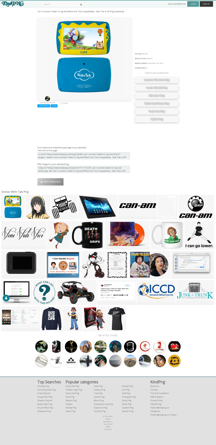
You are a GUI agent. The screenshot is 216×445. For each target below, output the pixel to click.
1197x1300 (88, 329)
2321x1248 (102, 303)
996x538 (175, 277)
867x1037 (6, 248)
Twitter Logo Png (74, 389)
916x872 (30, 218)
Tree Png (98, 393)
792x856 (37, 303)
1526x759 (181, 303)
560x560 (55, 218)
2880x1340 (6, 277)
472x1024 (68, 329)
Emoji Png (127, 400)
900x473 (5, 329)
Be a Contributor (177, 4)
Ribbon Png (71, 400)
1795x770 (142, 303)
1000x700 (134, 277)
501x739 (162, 218)
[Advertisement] (84, 126)
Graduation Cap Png (103, 404)
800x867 (85, 277)
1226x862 (183, 218)
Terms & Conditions (159, 393)
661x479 (61, 303)
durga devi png (44, 396)
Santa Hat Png (72, 393)
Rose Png (70, 396)
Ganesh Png (128, 407)
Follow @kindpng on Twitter (163, 414)
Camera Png (99, 389)
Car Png (126, 389)
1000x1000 (112, 329)
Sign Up (206, 4)
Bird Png (126, 393)
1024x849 (6, 303)
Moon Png (99, 400)
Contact (154, 389)
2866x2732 (190, 248)
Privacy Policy (156, 400)
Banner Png (127, 411)
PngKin (69, 404)
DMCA (54, 106)
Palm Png (98, 386)
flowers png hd (44, 400)
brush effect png (45, 407)
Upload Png (155, 404)
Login (193, 4)
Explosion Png (100, 407)
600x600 (50, 277)
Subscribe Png (72, 386)
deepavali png (44, 411)
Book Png (126, 404)
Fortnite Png (100, 411)
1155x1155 (156, 248)
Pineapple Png (129, 396)
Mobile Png (71, 407)
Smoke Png (99, 396)
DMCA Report (156, 396)
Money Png (127, 386)
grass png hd (43, 393)
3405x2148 (84, 218)
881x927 (5, 218)
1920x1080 (124, 218)
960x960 (75, 248)
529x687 (51, 248)
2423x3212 (111, 277)
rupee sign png (44, 404)
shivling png (43, 386)
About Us (154, 386)
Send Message (43, 106)
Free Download (51, 181)
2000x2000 (110, 248)
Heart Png (70, 411)
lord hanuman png (46, 389)
